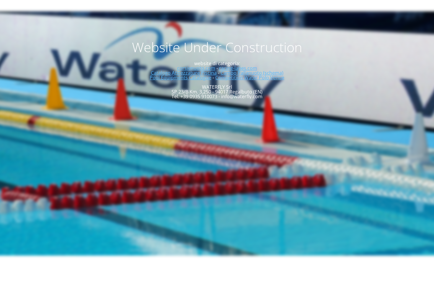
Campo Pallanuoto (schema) (252, 73)
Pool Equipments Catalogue (180, 77)
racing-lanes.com (238, 68)
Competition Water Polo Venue (249, 77)
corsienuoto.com (196, 68)
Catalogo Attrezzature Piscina (184, 73)
